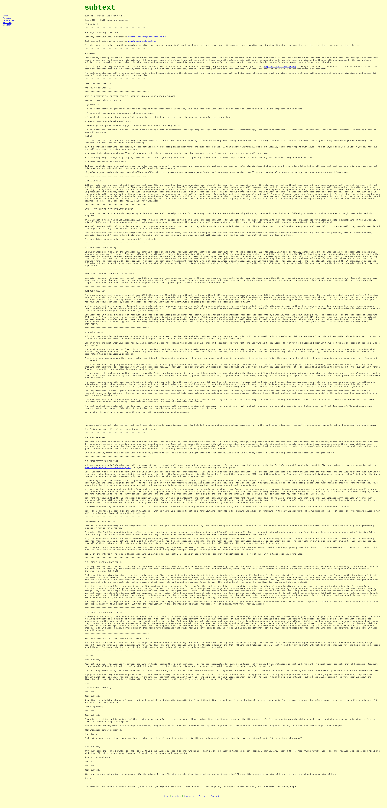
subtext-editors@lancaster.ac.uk (147, 37)
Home (5, 16)
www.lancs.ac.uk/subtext (142, 41)
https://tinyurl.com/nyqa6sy (280, 67)
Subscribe (8, 20)
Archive (7, 18)
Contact (7, 25)
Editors (7, 23)
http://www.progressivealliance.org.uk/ (108, 468)
